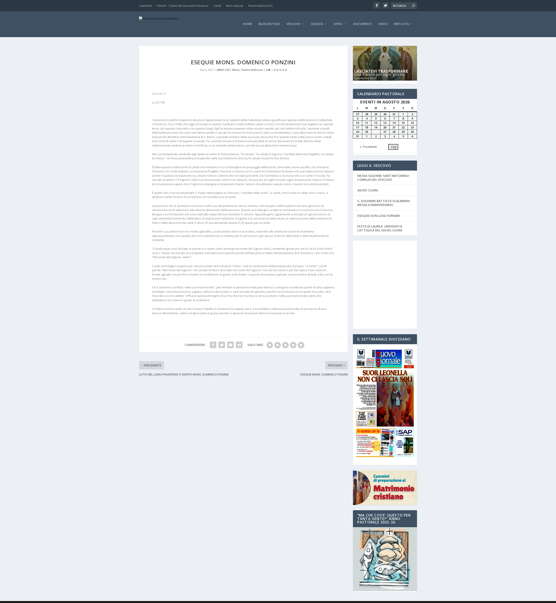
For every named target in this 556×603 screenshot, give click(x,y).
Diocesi (317, 24)
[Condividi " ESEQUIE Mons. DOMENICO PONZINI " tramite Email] (230, 345)
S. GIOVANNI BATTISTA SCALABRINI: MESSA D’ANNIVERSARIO (383, 203)
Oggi (394, 147)
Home (247, 24)
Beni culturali (234, 6)
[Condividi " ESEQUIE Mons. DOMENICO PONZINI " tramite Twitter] (221, 345)
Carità (217, 6)
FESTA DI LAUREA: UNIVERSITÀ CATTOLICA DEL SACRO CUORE (379, 228)
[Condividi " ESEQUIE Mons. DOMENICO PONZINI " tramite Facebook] (213, 345)
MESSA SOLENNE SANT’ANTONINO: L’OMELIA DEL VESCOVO (383, 178)
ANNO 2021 (224, 70)
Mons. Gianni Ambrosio (247, 70)
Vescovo (293, 24)
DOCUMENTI (362, 24)
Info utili (402, 24)
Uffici (338, 24)
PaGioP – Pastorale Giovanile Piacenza (182, 6)
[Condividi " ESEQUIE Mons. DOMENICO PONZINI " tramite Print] (239, 345)
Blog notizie (269, 24)
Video (382, 24)
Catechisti (145, 6)
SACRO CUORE (367, 190)
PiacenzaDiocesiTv (260, 6)
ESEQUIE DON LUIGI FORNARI (378, 216)
